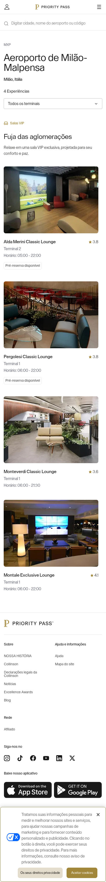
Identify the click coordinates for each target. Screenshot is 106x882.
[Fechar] (98, 814)
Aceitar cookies (82, 872)
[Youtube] (46, 758)
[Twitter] (72, 758)
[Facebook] (33, 758)
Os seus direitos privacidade (40, 872)
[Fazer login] (7, 7)
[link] (28, 790)
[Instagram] (7, 758)
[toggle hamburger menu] (99, 7)
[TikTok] (20, 758)
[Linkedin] (59, 758)
